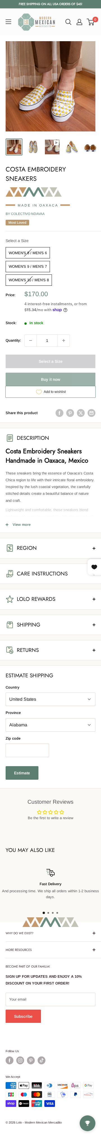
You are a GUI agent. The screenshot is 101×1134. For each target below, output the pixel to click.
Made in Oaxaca (38, 205)
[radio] (28, 252)
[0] (90, 22)
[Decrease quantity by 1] (30, 340)
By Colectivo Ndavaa (25, 214)
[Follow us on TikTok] (41, 1060)
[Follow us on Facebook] (9, 1060)
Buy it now (50, 379)
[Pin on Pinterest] (70, 413)
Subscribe (23, 1016)
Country (12, 687)
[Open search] (68, 22)
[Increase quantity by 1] (64, 340)
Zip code (13, 738)
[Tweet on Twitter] (81, 413)
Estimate (22, 773)
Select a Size (17, 240)
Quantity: (13, 340)
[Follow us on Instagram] (20, 1060)
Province (13, 713)
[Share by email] (91, 413)
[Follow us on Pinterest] (31, 1060)
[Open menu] (8, 21)
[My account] (79, 22)
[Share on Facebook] (59, 413)
